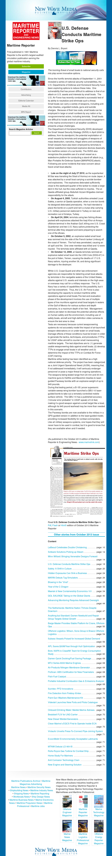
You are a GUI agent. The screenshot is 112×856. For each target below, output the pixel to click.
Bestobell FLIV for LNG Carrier (63, 714)
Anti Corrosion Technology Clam (63, 760)
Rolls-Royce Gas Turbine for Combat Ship (68, 751)
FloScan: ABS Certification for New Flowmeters (71, 672)
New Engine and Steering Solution (65, 764)
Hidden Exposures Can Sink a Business (67, 573)
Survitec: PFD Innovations (60, 688)
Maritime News (18, 787)
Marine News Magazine (67, 837)
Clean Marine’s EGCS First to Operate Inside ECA (72, 723)
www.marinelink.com (89, 442)
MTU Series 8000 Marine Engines (64, 662)
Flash (55, 525)
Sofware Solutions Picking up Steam (65, 551)
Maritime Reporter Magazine (83, 812)
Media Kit (26, 106)
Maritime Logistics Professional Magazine (83, 838)
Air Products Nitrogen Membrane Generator (69, 667)
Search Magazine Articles (21, 129)
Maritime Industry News (41, 790)
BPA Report (26, 112)
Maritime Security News (39, 787)
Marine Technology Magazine (98, 812)
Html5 (64, 525)
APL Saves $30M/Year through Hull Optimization (71, 646)
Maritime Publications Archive (25, 780)
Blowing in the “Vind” (58, 582)
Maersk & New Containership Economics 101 (70, 591)
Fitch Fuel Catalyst (57, 676)
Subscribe (26, 66)
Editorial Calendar (26, 100)
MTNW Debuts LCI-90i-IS (60, 746)
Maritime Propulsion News (29, 802)
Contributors (26, 89)
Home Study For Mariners (60, 755)
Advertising (26, 95)
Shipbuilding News (19, 790)
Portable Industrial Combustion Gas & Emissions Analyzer (76, 681)
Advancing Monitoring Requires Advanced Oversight (73, 600)
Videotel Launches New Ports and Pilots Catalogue (73, 702)
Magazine (26, 72)
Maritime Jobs (38, 806)
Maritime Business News (22, 799)
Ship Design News (41, 796)
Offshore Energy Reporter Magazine (99, 838)
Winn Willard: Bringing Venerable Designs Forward (72, 556)
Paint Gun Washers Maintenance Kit (65, 697)
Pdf (49, 525)
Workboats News (21, 796)
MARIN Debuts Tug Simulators (63, 577)
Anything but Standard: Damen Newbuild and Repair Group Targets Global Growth (73, 617)
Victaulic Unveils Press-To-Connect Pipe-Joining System (75, 731)
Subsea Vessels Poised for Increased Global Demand (74, 638)
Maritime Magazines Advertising (35, 782)
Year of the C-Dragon (58, 586)
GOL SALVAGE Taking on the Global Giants (69, 595)
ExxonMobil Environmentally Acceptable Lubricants (73, 738)
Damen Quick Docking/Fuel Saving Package (69, 658)
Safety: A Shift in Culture (60, 568)
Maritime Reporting (40, 793)
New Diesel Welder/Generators (63, 719)
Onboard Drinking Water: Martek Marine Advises (71, 709)
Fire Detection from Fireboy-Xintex (64, 693)
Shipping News (21, 793)
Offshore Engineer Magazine (67, 812)
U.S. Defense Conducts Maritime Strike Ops (69, 564)
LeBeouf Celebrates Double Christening (67, 547)
